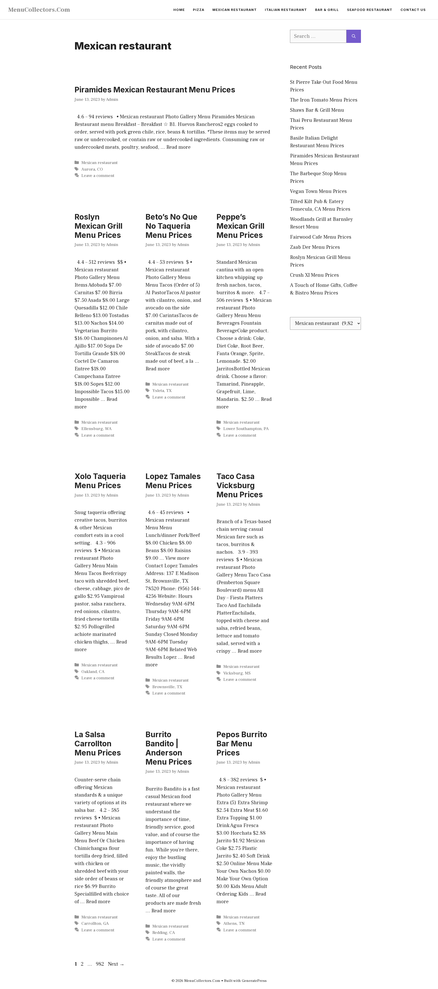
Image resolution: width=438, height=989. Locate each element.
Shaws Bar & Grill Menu (317, 110)
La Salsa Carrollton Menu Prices (98, 743)
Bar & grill (327, 10)
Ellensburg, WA (96, 429)
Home (179, 10)
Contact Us (413, 10)
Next (116, 964)
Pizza (198, 10)
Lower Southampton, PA (246, 429)
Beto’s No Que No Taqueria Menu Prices (171, 226)
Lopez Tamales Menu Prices (173, 481)
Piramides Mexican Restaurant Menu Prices (155, 89)
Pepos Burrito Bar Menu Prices (241, 743)
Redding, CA (163, 932)
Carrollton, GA (95, 923)
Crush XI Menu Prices (314, 275)
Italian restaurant (286, 10)
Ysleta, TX (162, 390)
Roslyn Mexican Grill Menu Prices (98, 226)
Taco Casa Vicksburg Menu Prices (239, 485)
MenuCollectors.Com (39, 10)
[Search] (353, 36)
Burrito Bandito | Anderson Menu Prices (168, 748)
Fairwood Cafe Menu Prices (320, 237)
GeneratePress (254, 980)
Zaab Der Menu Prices (315, 247)
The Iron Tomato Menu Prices (323, 100)
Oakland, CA (92, 671)
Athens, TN (234, 923)
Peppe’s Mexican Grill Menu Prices (240, 226)
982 (100, 964)
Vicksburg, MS (237, 673)
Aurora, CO (92, 169)
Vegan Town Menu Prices (318, 191)
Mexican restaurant (234, 10)
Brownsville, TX (167, 687)
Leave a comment (97, 175)
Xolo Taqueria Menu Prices (100, 481)
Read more (178, 147)
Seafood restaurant (369, 10)
